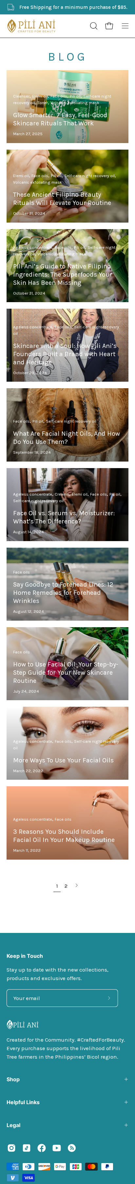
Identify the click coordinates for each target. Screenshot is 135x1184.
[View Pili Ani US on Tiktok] (26, 1148)
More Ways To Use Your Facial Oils (63, 760)
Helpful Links (23, 1102)
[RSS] (72, 1148)
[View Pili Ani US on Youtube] (57, 1148)
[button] (93, 25)
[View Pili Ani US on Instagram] (11, 1148)
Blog (67, 57)
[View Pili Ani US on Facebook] (42, 1148)
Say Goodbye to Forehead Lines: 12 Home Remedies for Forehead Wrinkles (63, 593)
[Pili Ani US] (31, 26)
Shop (13, 1079)
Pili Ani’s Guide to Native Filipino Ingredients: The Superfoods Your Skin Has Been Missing (62, 274)
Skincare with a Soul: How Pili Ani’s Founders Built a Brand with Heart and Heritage (65, 354)
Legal (13, 1125)
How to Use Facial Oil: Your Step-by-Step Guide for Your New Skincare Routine (65, 672)
